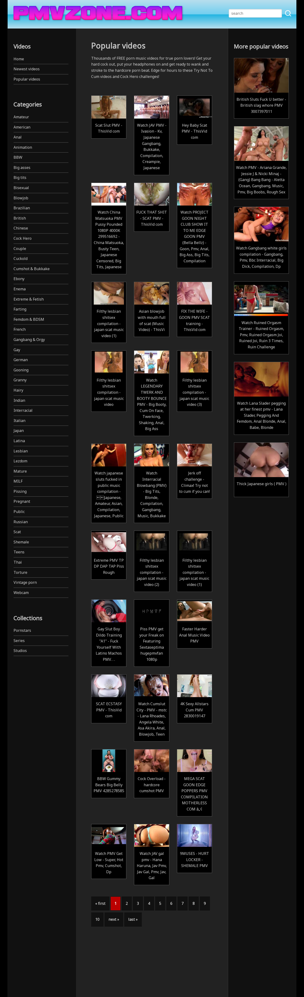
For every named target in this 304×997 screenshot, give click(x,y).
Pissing (20, 491)
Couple (20, 248)
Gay (17, 349)
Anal (18, 137)
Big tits (20, 177)
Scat (17, 531)
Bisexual (21, 187)
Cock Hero (23, 238)
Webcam (21, 592)
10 (97, 919)
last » (133, 919)
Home (19, 59)
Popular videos (27, 79)
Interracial (23, 410)
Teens (19, 552)
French (20, 329)
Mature (20, 471)
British (20, 218)
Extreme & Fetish (29, 299)
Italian (19, 420)
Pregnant (22, 501)
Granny (20, 380)
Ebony (19, 278)
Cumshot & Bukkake (32, 268)
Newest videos (27, 69)
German (21, 359)
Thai (18, 562)
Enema (20, 289)
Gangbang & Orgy (29, 339)
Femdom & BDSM (29, 319)
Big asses (22, 167)
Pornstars (22, 630)
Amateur (21, 117)
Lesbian (21, 451)
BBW (18, 157)
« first (100, 903)
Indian (19, 400)
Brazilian (22, 208)
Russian (21, 521)
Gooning (21, 370)
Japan (19, 430)
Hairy (18, 390)
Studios (20, 650)
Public (19, 511)
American (22, 127)
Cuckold (21, 258)
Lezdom (20, 461)
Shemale (21, 542)
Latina (19, 440)
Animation (23, 147)
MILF (18, 481)
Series (19, 640)
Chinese (21, 228)
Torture (20, 572)
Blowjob (21, 198)
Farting (20, 309)
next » (114, 919)
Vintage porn (25, 582)
